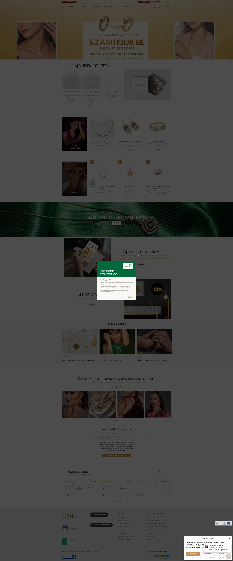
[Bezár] (138, 255)
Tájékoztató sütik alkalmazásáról (201, 558)
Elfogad (193, 554)
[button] (229, 539)
